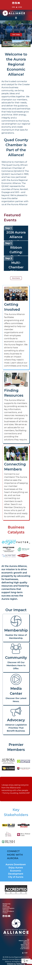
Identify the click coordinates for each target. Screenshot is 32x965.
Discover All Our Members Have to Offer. (16, 665)
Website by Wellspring (16, 964)
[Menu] (16, 18)
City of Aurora (15, 877)
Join (28, 939)
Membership (6, 903)
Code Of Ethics (24, 948)
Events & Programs (8, 908)
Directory (26, 942)
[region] (16, 43)
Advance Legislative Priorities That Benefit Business (16, 727)
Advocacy (6, 909)
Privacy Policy (25, 947)
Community (6, 906)
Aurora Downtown (16, 864)
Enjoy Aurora (16, 867)
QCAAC (5, 905)
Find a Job (26, 943)
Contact (5, 912)
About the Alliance (8, 911)
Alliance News (25, 944)
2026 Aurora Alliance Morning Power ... (16, 239)
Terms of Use (25, 946)
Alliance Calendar (24, 940)
